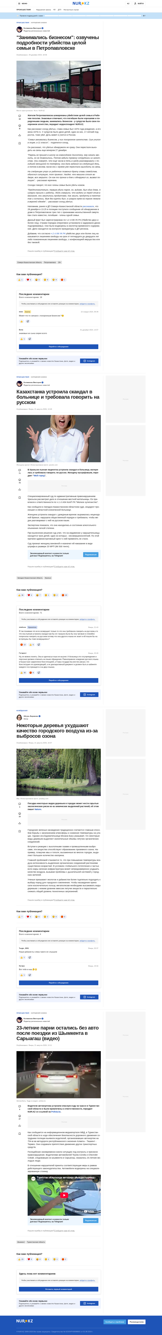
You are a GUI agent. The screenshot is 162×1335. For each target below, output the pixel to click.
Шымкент (21, 1242)
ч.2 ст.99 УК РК (58, 233)
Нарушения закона (43, 10)
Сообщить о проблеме (114, 1322)
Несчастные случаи (71, 10)
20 (66, 595)
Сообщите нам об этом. (64, 251)
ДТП (59, 10)
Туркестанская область (36, 1242)
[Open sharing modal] (19, 135)
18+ (59, 262)
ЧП (54, 10)
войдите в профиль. (87, 304)
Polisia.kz (56, 1112)
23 (22, 1259)
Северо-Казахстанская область (29, 262)
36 (22, 595)
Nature (38, 809)
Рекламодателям (137, 1322)
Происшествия (23, 10)
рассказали (88, 206)
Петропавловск (50, 262)
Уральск (48, 578)
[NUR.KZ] (81, 3)
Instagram (91, 361)
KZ (128, 3)
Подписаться (91, 555)
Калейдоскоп (22, 711)
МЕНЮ (24, 3)
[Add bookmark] (20, 143)
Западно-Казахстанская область (29, 578)
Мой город (39, 475)
